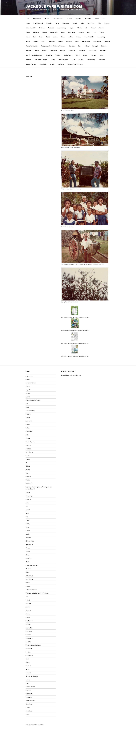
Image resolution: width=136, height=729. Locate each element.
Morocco (69, 41)
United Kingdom (63, 59)
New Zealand (97, 41)
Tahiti (77, 55)
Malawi (36, 41)
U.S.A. (73, 59)
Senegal (62, 50)
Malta (43, 41)
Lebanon (78, 37)
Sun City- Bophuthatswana (34, 55)
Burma (57, 23)
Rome (37, 50)
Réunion (103, 46)
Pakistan (72, 46)
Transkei (28, 59)
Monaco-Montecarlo (32, 565)
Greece (44, 32)
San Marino (53, 50)
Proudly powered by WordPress (35, 724)
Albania (46, 18)
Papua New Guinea (31, 46)
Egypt (71, 28)
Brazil (28, 23)
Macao (28, 41)
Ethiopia (79, 28)
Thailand (93, 55)
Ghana (28, 32)
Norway (107, 41)
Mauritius (52, 41)
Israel (27, 37)
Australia (88, 18)
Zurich (27, 714)
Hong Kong (71, 32)
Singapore (82, 50)
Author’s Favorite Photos (75, 64)
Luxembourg (101, 37)
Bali (104, 18)
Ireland (102, 32)
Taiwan (85, 55)
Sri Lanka (103, 50)
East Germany (61, 28)
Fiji (86, 28)
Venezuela (102, 59)
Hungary (81, 32)
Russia (44, 50)
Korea (55, 37)
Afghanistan (37, 18)
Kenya (48, 37)
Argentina (78, 18)
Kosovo (63, 37)
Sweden (58, 55)
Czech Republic (30, 28)
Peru (79, 46)
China (82, 23)
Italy (34, 37)
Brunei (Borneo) (38, 23)
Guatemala (53, 32)
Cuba (99, 23)
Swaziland (49, 55)
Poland (87, 46)
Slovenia (28, 634)
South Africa (92, 50)
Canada (75, 23)
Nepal (77, 41)
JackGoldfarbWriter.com (54, 6)
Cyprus (107, 23)
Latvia (71, 37)
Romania (28, 50)
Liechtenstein (89, 37)
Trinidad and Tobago (41, 59)
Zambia (52, 64)
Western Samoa (31, 64)
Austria (96, 18)
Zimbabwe (61, 64)
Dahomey (42, 28)
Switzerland (67, 55)
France (101, 28)
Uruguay (81, 59)
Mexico (60, 41)
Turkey (52, 59)
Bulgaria (48, 23)
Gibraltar (36, 32)
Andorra (69, 18)
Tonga (101, 55)
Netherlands (86, 41)
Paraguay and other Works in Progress (53, 46)
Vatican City (91, 59)
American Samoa (58, 18)
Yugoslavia (42, 64)
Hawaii (63, 32)
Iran (95, 32)
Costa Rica (91, 23)
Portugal (95, 46)
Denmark (51, 28)
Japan (41, 37)
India (88, 32)
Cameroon (66, 23)
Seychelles (72, 50)
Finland (93, 28)
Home (28, 18)
